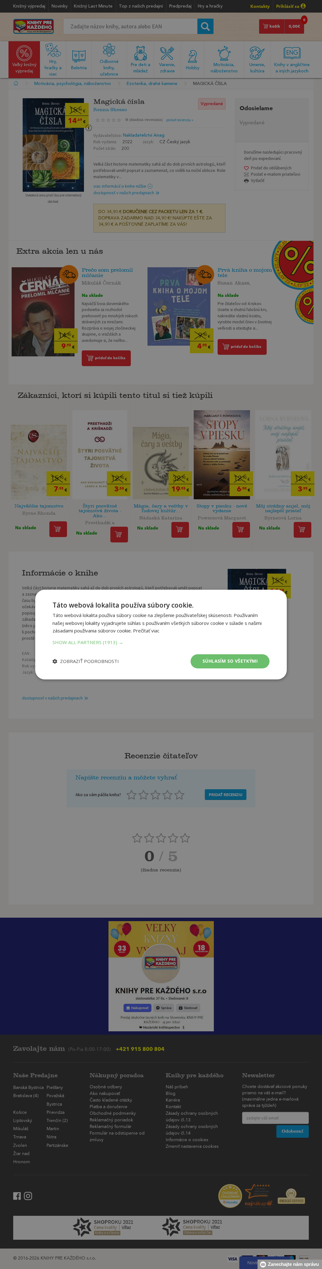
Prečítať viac (146, 631)
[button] (161, 642)
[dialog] (161, 634)
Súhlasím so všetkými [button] (230, 661)
